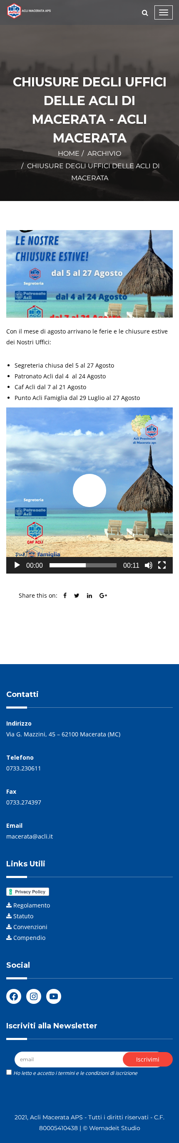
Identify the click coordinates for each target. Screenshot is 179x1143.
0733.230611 (23, 768)
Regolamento (31, 905)
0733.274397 (23, 802)
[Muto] (148, 565)
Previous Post (42, 629)
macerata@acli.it (29, 836)
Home (69, 153)
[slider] (83, 565)
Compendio (29, 938)
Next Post (145, 629)
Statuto (23, 916)
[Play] (17, 565)
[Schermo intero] (162, 565)
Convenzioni (30, 927)
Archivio (104, 153)
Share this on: (38, 595)
